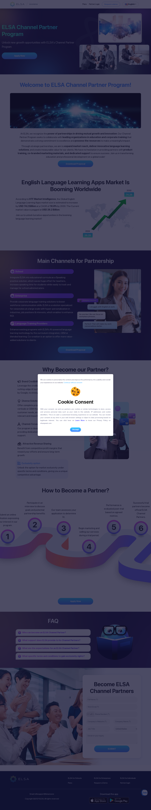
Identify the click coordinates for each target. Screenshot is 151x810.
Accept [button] (75, 430)
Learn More (80, 420)
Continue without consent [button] (72, 382)
